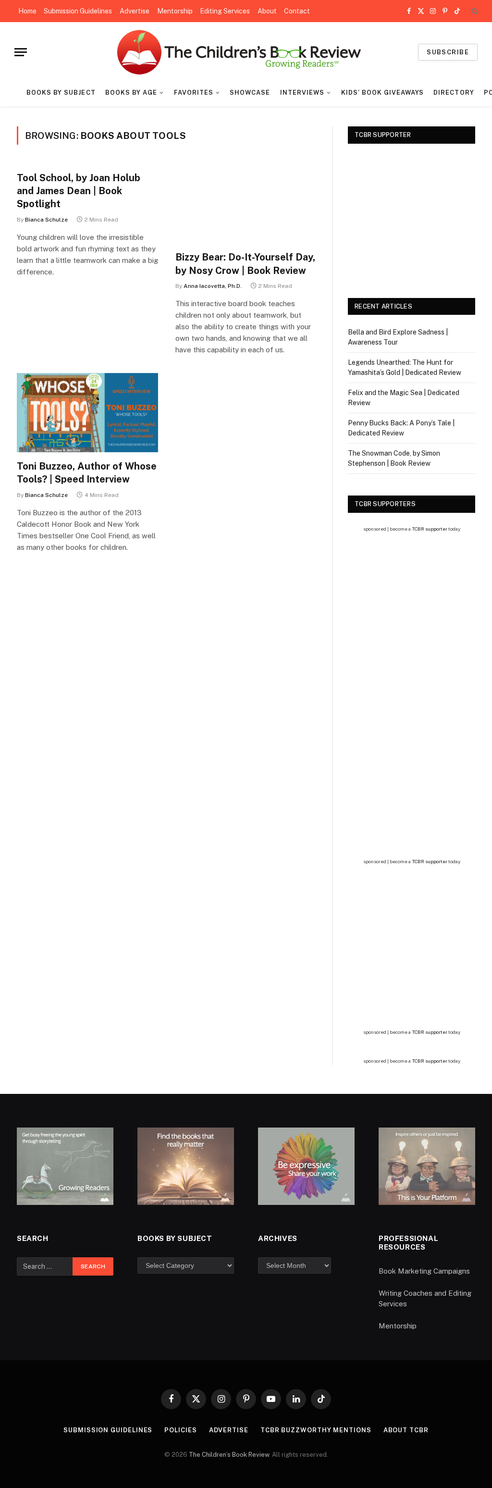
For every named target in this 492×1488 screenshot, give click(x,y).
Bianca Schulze (46, 219)
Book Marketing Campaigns (424, 1271)
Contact (297, 11)
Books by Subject (60, 92)
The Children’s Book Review (229, 1454)
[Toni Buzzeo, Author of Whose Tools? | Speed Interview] (87, 412)
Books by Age (131, 92)
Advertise (134, 11)
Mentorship (175, 11)
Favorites (193, 92)
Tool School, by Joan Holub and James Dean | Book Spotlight (78, 191)
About (267, 11)
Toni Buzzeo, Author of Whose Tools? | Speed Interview (87, 472)
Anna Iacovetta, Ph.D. (213, 286)
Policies (180, 1430)
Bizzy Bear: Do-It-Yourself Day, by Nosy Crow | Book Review (245, 263)
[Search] (473, 11)
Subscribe (448, 52)
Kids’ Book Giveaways (382, 92)
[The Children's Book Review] (246, 52)
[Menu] (20, 52)
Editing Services (225, 11)
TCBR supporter (429, 529)
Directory (453, 92)
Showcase (250, 92)
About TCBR (406, 1430)
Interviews (302, 92)
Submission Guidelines (78, 11)
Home (27, 11)
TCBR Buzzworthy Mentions (315, 1430)
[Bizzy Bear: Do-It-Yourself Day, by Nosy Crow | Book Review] (246, 203)
